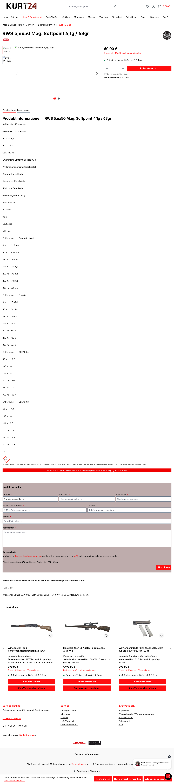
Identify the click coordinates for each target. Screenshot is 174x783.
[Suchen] (115, 6)
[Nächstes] (97, 73)
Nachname (122, 494)
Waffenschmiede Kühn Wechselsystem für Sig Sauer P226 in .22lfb (141, 649)
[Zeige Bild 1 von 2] (55, 99)
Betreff (7, 516)
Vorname (64, 494)
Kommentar (9, 527)
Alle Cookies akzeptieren (157, 779)
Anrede (7, 494)
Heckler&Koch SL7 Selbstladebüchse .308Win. (84, 649)
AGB (76, 556)
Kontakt (64, 717)
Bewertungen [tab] (23, 110)
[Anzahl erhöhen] (123, 68)
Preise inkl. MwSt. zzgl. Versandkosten (122, 53)
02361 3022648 (12, 718)
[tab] (9, 110)
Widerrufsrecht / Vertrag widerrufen (136, 714)
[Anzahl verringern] (106, 68)
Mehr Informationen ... (14, 780)
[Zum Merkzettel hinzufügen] (50, 635)
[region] (51, 73)
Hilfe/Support (67, 721)
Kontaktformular (27, 735)
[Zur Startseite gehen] (22, 6)
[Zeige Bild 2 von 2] (59, 99)
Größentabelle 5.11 (69, 724)
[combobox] (89, 6)
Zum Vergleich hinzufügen (31, 688)
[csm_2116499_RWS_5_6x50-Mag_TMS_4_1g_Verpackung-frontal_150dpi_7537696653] (57, 73)
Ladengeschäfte (68, 710)
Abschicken (164, 567)
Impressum (124, 710)
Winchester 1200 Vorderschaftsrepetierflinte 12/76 (27, 649)
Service (65, 706)
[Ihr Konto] (153, 6)
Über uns (65, 714)
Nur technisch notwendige (127, 779)
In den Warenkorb (149, 68)
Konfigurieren (103, 779)
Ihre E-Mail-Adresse (13, 505)
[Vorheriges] (16, 73)
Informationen (92, 754)
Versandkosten (126, 717)
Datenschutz (125, 721)
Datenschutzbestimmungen (28, 556)
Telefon (91, 505)
